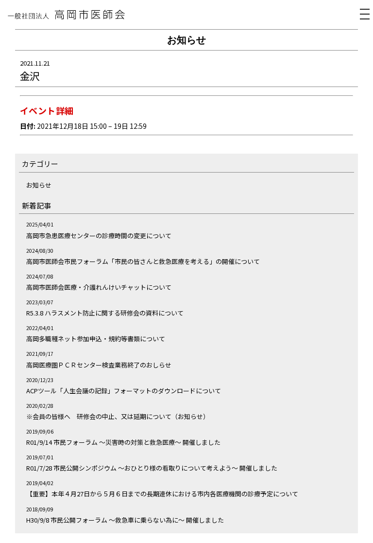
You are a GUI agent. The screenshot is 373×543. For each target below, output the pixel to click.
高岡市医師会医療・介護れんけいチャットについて (98, 287)
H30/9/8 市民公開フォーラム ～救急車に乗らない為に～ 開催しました (125, 520)
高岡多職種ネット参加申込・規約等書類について (95, 338)
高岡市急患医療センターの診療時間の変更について (98, 235)
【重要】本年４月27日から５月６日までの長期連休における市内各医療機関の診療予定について (162, 493)
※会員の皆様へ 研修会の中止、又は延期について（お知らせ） (117, 416)
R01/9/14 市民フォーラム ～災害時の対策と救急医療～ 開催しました (123, 442)
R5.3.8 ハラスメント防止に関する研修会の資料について (105, 312)
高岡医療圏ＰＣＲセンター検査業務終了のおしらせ (98, 364)
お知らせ (38, 185)
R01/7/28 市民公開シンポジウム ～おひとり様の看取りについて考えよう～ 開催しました (151, 468)
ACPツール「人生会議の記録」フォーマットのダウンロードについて (123, 390)
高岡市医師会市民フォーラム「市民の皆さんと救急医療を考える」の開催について (143, 261)
